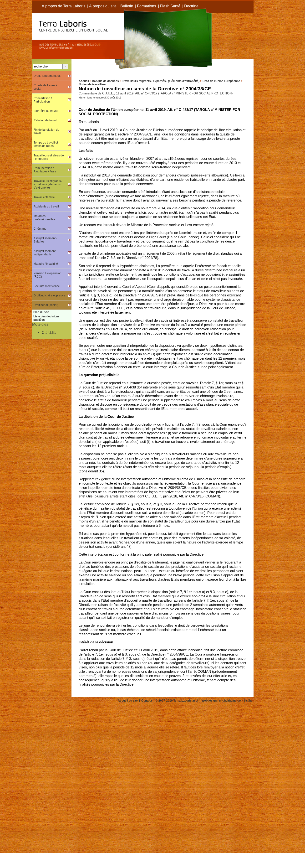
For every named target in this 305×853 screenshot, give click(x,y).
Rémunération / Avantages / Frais (45, 169)
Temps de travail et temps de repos (46, 144)
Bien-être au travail (46, 111)
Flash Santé (170, 6)
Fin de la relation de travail (46, 131)
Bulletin (126, 6)
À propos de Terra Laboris (63, 6)
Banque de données (105, 81)
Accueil (84, 81)
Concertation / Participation (43, 100)
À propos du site (103, 6)
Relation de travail (45, 120)
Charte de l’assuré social (45, 87)
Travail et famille (44, 197)
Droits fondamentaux (47, 76)
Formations (146, 6)
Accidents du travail (46, 206)
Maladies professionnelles (44, 217)
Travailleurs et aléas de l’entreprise (49, 157)
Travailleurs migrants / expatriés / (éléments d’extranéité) (160, 81)
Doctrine (191, 6)
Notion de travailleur (92, 84)
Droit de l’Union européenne (221, 81)
